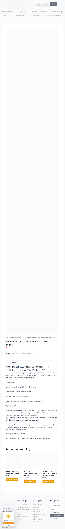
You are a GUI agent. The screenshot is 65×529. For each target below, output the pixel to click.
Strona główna (10, 337)
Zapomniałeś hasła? (55, 518)
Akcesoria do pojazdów (54, 16)
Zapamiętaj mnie (55, 512)
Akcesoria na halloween (29, 337)
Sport (6, 16)
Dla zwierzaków (20, 16)
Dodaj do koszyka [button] (12, 479)
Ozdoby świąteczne (8, 12)
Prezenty (34, 12)
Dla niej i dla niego (57, 12)
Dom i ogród (22, 12)
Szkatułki (44, 12)
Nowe (33, 353)
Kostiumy (36, 16)
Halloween (18, 337)
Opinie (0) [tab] (13, 362)
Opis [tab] (7, 362)
